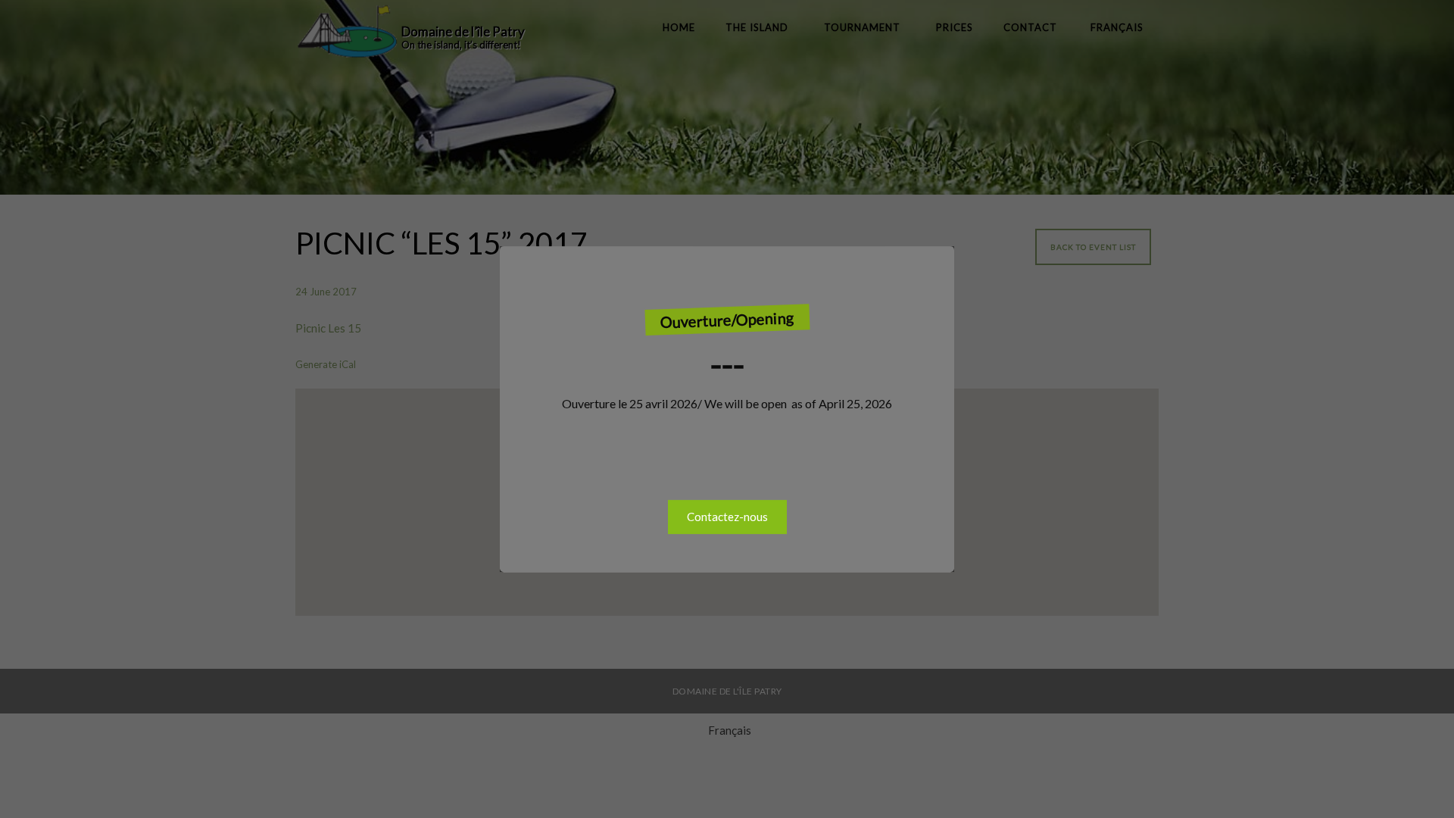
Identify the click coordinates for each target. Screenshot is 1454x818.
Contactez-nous (727, 516)
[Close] (939, 261)
